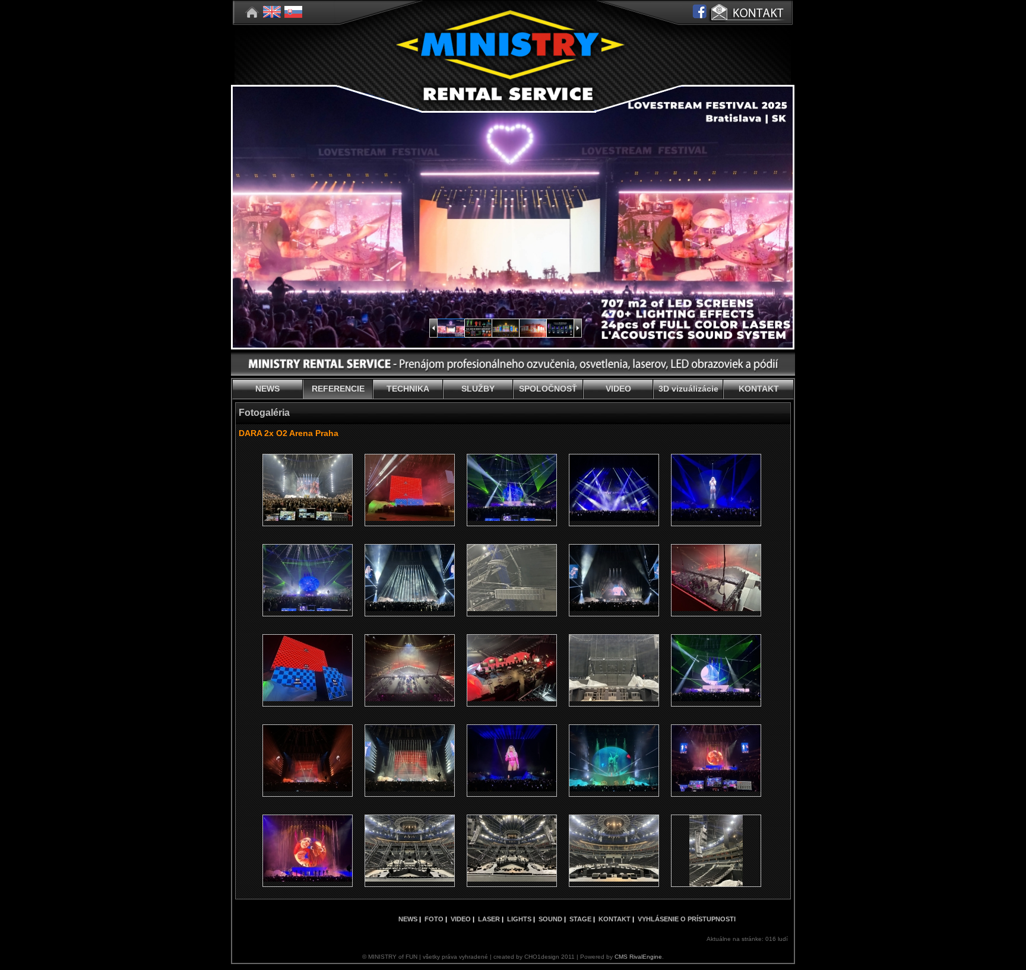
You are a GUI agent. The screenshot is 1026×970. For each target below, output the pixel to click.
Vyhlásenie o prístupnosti (687, 919)
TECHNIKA (408, 388)
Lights (519, 919)
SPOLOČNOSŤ (548, 388)
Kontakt (614, 919)
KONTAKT (759, 388)
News (407, 919)
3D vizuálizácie (688, 388)
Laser (489, 919)
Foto (434, 919)
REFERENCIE (338, 388)
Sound (550, 919)
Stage (580, 919)
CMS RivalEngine (638, 956)
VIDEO (618, 388)
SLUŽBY (478, 388)
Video (461, 919)
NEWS (267, 388)
